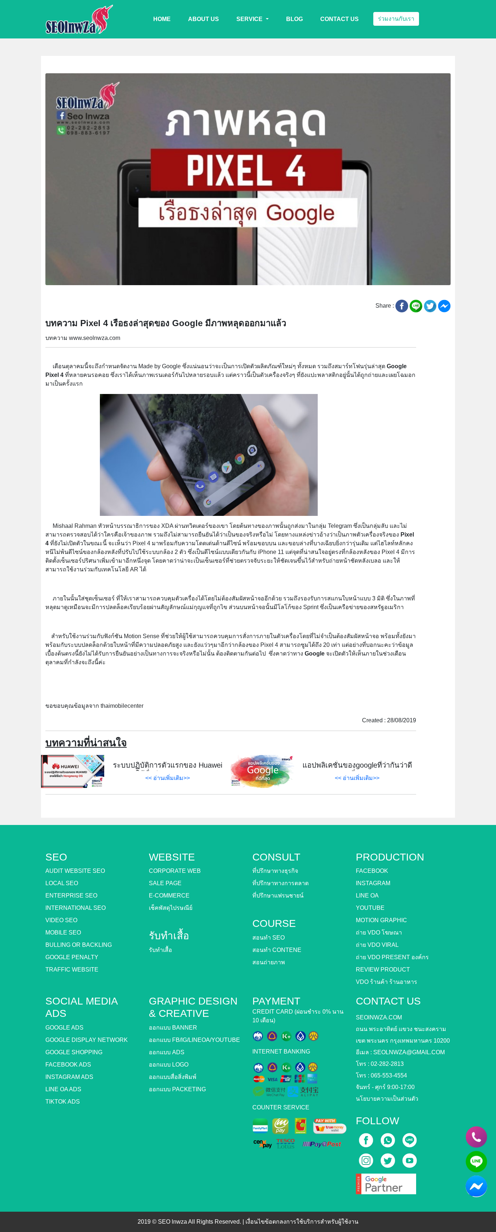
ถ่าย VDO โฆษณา (379, 932)
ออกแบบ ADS (166, 1052)
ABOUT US (203, 19)
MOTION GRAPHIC (381, 920)
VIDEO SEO (61, 920)
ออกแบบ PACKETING (177, 1089)
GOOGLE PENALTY (71, 957)
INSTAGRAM (373, 883)
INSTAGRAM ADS (69, 1077)
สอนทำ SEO (268, 938)
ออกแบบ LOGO (168, 1064)
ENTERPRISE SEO (71, 895)
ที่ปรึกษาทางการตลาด (280, 883)
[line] (409, 1138)
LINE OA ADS (63, 1089)
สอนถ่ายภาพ (268, 962)
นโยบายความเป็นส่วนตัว (387, 1099)
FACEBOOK (372, 871)
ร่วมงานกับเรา (396, 19)
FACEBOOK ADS (68, 1064)
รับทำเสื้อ (160, 950)
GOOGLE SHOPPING (73, 1052)
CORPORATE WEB (175, 871)
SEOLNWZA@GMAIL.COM (409, 1052)
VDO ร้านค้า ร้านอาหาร (386, 982)
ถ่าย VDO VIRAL (377, 945)
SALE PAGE (165, 883)
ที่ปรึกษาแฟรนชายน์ (278, 895)
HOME (162, 19)
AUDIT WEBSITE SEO (75, 871)
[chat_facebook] (476, 1186)
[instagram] (367, 1158)
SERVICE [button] (250, 19)
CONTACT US (339, 19)
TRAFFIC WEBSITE (71, 969)
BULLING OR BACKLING (78, 945)
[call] (389, 1138)
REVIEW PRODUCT (383, 969)
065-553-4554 (389, 1075)
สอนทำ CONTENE (276, 950)
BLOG (294, 19)
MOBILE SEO (63, 932)
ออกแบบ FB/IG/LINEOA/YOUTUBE (194, 1040)
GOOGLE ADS (64, 1027)
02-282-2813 (387, 1064)
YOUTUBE (370, 908)
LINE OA (367, 895)
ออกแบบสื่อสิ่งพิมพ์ (172, 1077)
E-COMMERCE (169, 895)
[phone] (476, 1137)
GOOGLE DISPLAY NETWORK (86, 1040)
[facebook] (367, 1138)
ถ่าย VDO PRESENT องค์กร (392, 957)
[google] (386, 1181)
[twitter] (389, 1158)
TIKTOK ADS (62, 1101)
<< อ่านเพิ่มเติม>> (167, 778)
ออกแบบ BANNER (173, 1027)
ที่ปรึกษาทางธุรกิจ (275, 871)
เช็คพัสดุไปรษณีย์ (170, 908)
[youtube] (409, 1158)
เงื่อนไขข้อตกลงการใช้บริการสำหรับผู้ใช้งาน (301, 1222)
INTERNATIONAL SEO (75, 908)
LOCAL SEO (61, 883)
